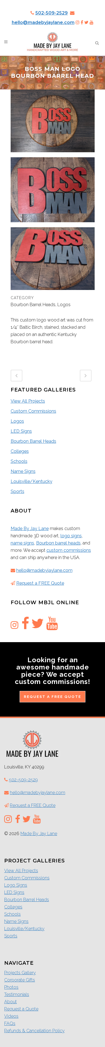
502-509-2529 (51, 13)
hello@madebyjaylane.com (43, 22)
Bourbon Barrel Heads (33, 441)
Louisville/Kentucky (31, 481)
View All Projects (28, 401)
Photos (11, 987)
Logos (17, 421)
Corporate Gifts (19, 980)
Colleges (20, 451)
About (10, 1001)
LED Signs (21, 431)
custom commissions (68, 550)
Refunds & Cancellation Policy (34, 1030)
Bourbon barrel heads (58, 543)
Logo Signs (15, 885)
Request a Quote (21, 1009)
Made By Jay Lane (30, 528)
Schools (19, 461)
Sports (17, 491)
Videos (11, 1016)
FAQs (9, 1023)
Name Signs (23, 471)
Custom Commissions (33, 411)
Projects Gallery (20, 972)
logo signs (71, 535)
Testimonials (16, 994)
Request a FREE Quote (40, 583)
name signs (22, 543)
